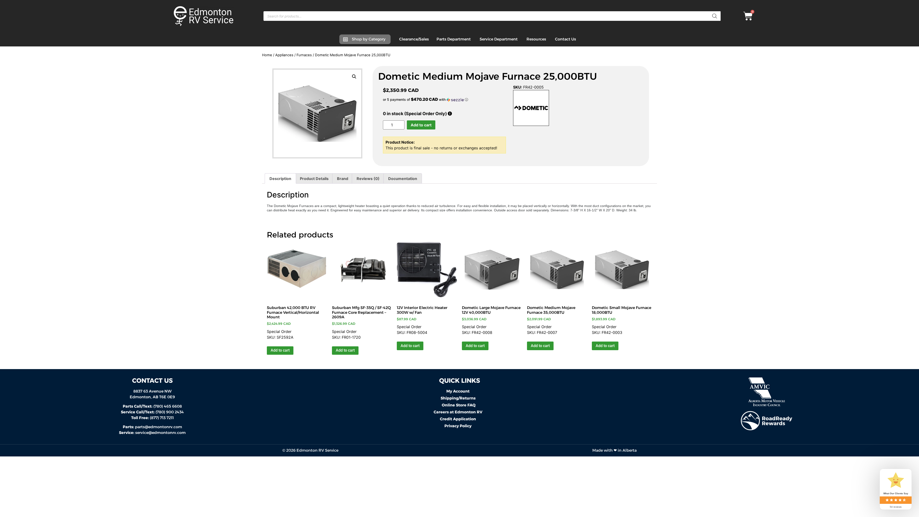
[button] (354, 76)
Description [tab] (280, 178)
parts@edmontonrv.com (158, 427)
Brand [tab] (342, 178)
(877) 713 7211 (152, 418)
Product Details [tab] (314, 178)
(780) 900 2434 (152, 412)
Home (267, 55)
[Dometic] (531, 108)
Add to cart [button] (280, 350)
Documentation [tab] (402, 178)
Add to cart (421, 125)
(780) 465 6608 (152, 406)
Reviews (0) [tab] (368, 178)
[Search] (715, 16)
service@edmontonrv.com (160, 432)
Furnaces (304, 55)
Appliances (284, 55)
